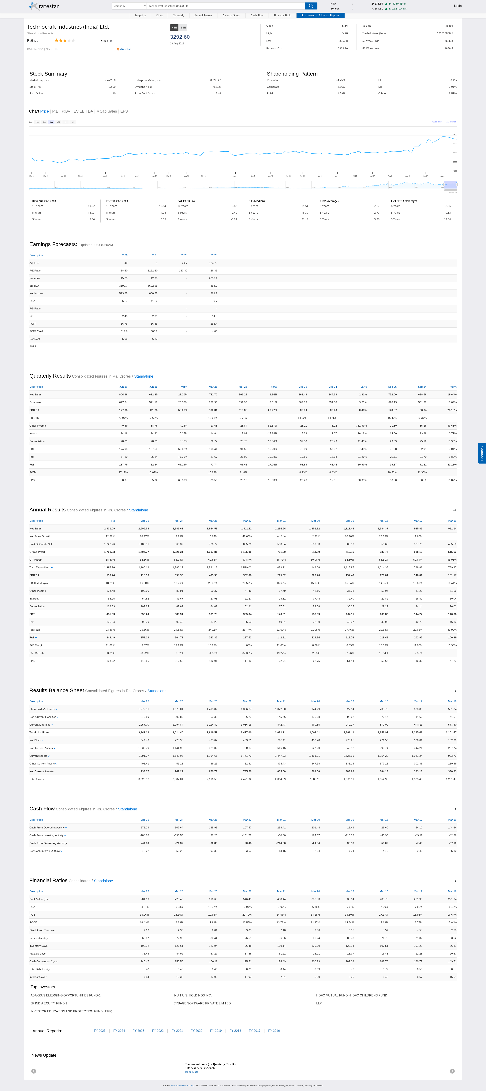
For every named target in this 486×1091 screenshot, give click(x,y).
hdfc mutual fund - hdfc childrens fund (351, 995)
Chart (159, 15)
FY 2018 (235, 1030)
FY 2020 (196, 1030)
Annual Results (203, 15)
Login (458, 5)
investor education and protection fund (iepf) (71, 1011)
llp (319, 1003)
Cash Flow (257, 15)
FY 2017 (254, 1030)
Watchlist (125, 48)
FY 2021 (177, 1030)
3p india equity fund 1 (49, 1003)
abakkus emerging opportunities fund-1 (66, 995)
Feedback (482, 453)
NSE (174, 27)
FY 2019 (216, 1030)
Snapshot (140, 15)
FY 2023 (138, 1030)
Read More (192, 1071)
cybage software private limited (202, 1003)
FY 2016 (274, 1030)
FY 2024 (119, 1030)
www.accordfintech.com (182, 1085)
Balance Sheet (231, 15)
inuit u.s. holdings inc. (193, 995)
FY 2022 (158, 1030)
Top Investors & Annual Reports (320, 15)
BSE (183, 27)
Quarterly (178, 15)
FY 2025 (100, 1030)
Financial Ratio (282, 15)
